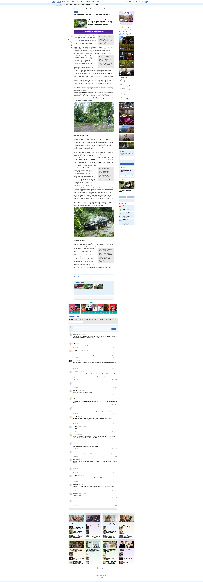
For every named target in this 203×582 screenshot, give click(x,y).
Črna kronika (65, 4)
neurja (82, 40)
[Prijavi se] (142, 2)
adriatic (75, 276)
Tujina (70, 4)
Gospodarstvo (76, 4)
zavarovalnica (87, 274)
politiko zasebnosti (124, 161)
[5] (77, 309)
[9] (101, 309)
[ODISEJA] (93, 302)
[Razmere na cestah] (136, 1)
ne (120, 194)
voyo (121, 540)
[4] (72, 309)
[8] (95, 309)
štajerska (102, 274)
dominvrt (89, 540)
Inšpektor (98, 4)
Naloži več (93, 508)
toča (75, 274)
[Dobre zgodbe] (126, 1)
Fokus (93, 4)
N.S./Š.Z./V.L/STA (70, 39)
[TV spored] (133, 1)
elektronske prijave (84, 71)
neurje (78, 274)
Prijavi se (126, 164)
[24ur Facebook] (102, 568)
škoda (82, 274)
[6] (83, 309)
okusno (105, 540)
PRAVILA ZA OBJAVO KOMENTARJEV (76, 321)
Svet (102, 4)
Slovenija (59, 4)
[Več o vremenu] (133, 33)
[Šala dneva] (132, 175)
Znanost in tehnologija (85, 4)
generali (110, 274)
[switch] (146, 2)
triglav (106, 274)
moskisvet (72, 540)
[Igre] (130, 1)
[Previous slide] (114, 302)
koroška (92, 274)
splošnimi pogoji (128, 160)
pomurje (97, 274)
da (120, 193)
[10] (106, 309)
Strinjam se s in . (126, 161)
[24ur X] (105, 568)
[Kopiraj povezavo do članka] (72, 49)
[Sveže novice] (74, 8)
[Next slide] (116, 302)
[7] (89, 309)
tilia (79, 276)
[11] (112, 309)
